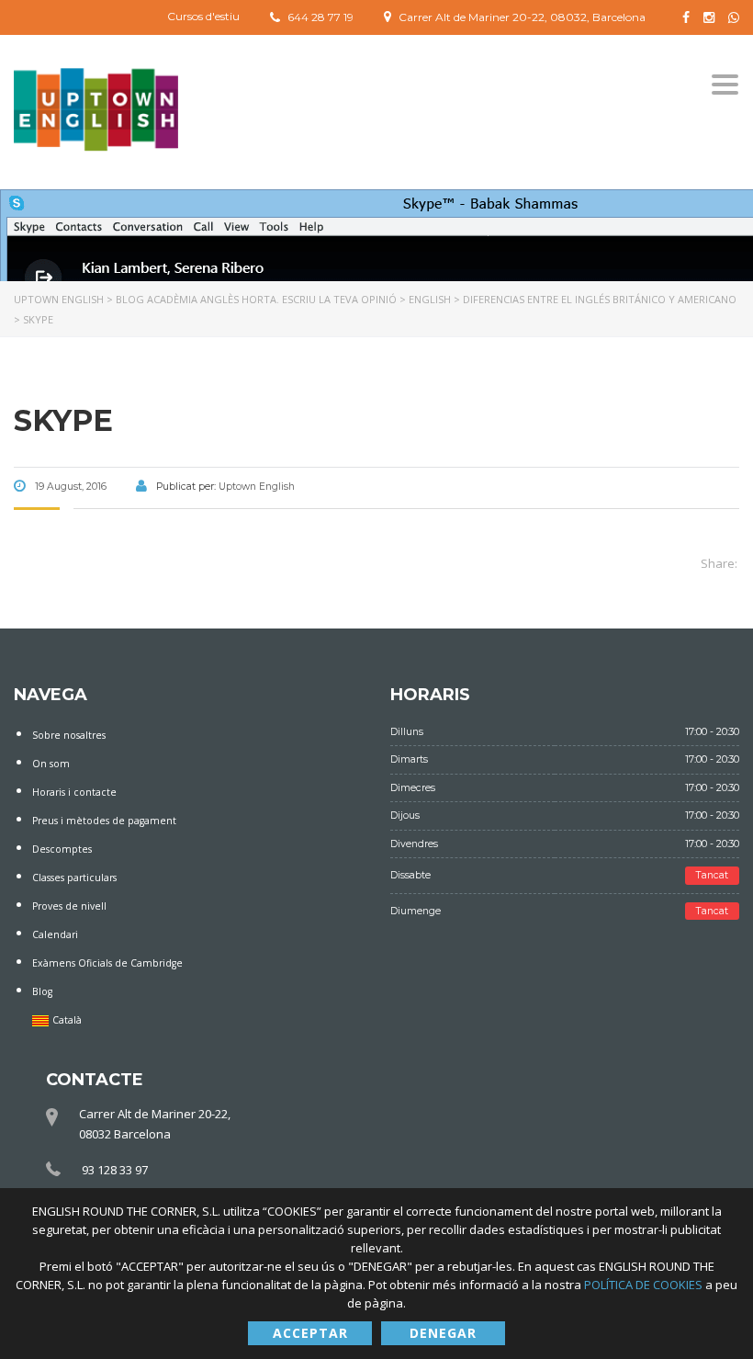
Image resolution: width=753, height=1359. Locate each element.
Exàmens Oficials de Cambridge (107, 963)
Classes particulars (74, 877)
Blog (42, 991)
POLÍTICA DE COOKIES (644, 1284)
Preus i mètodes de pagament (104, 820)
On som (51, 763)
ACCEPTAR (310, 1333)
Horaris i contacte (74, 792)
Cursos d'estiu (203, 16)
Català (67, 1020)
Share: (719, 563)
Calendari (55, 934)
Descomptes (62, 849)
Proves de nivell (69, 906)
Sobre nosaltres (69, 735)
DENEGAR (443, 1333)
